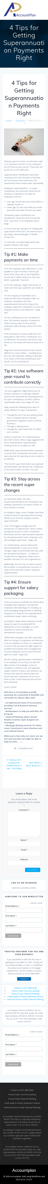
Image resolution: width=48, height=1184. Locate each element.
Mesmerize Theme (24, 1179)
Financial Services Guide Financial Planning (25, 999)
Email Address (12, 906)
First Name (11, 915)
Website (24, 859)
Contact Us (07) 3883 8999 (25, 988)
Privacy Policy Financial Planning (25, 993)
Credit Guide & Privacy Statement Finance (25, 996)
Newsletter (20, 120)
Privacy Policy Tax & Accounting (25, 991)
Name (24, 840)
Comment (24, 810)
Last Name (11, 925)
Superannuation (25, 748)
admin (9, 120)
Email (24, 849)
